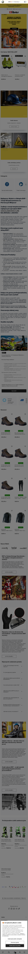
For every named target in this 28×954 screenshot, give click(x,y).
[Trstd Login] (26, 2)
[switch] (25, 2)
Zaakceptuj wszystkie (14, 945)
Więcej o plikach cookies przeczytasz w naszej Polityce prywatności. (13, 935)
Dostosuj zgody (15, 942)
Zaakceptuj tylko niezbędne (15, 939)
